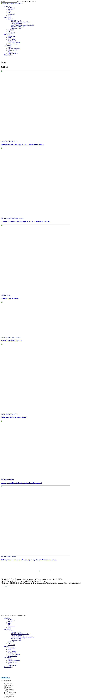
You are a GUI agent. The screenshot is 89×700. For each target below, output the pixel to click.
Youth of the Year (12, 652)
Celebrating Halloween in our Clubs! (14, 417)
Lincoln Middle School (17, 635)
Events (2, 141)
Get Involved (7, 657)
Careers (10, 663)
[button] (5, 677)
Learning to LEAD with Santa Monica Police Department (21, 483)
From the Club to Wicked (10, 298)
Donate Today (8, 667)
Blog (9, 624)
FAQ (9, 643)
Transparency (11, 626)
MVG (15, 141)
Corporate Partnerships (14, 660)
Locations (10, 630)
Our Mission (11, 619)
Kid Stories (11, 141)
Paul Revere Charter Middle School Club (22, 637)
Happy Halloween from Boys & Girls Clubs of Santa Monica (22, 145)
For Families (7, 629)
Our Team (10, 621)
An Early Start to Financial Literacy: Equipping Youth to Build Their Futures (29, 560)
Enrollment (11, 641)
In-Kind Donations (13, 665)
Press (9, 627)
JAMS (6, 141)
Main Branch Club (16, 640)
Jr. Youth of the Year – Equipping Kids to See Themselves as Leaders (25, 221)
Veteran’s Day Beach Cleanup (11, 340)
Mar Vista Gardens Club (18, 638)
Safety (9, 623)
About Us (7, 618)
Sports (9, 649)
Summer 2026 (11, 648)
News (12, 218)
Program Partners (12, 656)
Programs (6, 646)
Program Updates (18, 218)
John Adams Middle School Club (20, 634)
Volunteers (13, 556)
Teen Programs (12, 651)
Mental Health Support (14, 654)
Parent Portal (11, 645)
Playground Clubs (16, 632)
